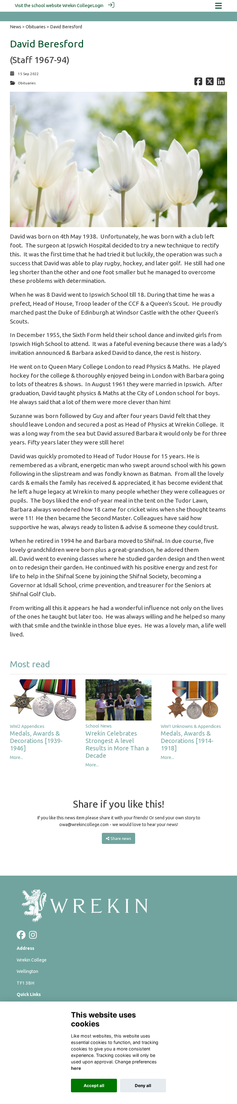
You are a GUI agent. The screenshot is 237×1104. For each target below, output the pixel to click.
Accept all (94, 1085)
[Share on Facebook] (198, 83)
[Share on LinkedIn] (221, 83)
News (15, 26)
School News (98, 726)
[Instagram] (33, 936)
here (76, 1068)
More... (16, 757)
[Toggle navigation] (218, 5)
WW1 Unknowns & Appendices (191, 726)
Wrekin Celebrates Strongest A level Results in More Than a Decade (117, 744)
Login (97, 5)
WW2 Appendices (27, 726)
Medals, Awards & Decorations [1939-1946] (36, 741)
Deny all (143, 1085)
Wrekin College (77, 5)
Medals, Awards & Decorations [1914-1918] (187, 741)
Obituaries (36, 26)
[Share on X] (210, 83)
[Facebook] (21, 936)
